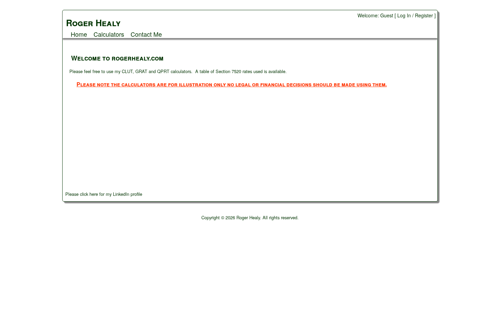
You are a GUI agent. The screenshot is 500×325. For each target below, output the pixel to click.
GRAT (141, 71)
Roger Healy (248, 217)
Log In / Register (415, 15)
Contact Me (146, 34)
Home (79, 34)
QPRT (163, 71)
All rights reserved (280, 217)
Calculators (109, 34)
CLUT (127, 71)
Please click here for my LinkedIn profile (103, 194)
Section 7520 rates (234, 71)
